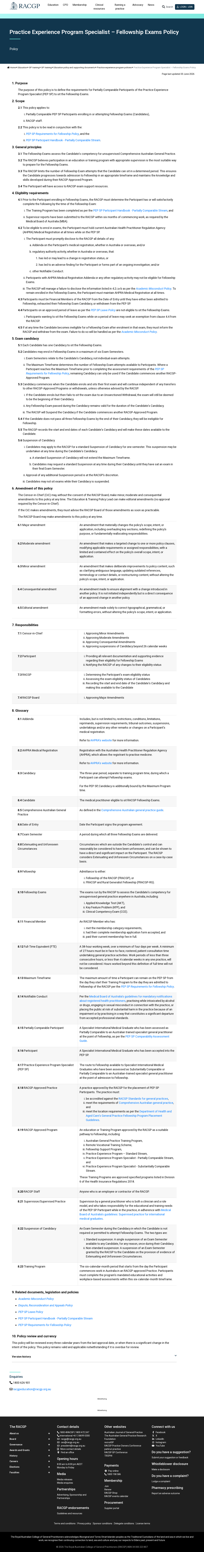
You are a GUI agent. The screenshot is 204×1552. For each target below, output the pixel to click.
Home (13, 67)
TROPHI (108, 1455)
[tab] (53, 7)
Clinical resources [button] (99, 6)
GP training (34, 67)
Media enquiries (65, 1483)
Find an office (67, 1452)
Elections (14, 1467)
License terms (143, 1523)
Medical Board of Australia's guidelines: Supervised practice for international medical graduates (125, 1214)
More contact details (70, 1449)
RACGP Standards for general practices (143, 1098)
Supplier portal (111, 1508)
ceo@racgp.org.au (70, 1442)
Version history (21, 1356)
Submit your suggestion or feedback (170, 1457)
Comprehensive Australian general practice (146, 1102)
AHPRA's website (101, 740)
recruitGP (109, 1442)
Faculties (14, 1472)
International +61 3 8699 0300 (74, 1435)
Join (106, 1486)
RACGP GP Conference (115, 1452)
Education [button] (53, 4)
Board (13, 1439)
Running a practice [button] (120, 6)
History (13, 1455)
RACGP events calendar (116, 1496)
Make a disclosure (161, 1469)
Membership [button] (80, 4)
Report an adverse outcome (166, 1493)
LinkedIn (160, 1439)
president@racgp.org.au (73, 1445)
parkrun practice (112, 1449)
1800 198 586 (114, 1474)
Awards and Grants (20, 1450)
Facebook (160, 1432)
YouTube (160, 1445)
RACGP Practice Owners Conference (122, 1445)
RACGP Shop (110, 1493)
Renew (107, 1489)
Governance (16, 1444)
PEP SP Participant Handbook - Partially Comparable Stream (63, 140)
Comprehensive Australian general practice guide (132, 810)
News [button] (151, 4)
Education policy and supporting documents (74, 67)
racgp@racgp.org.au (71, 1439)
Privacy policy (84, 1523)
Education (22, 67)
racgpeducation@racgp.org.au (32, 1389)
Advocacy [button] (137, 4)
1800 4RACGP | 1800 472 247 (74, 1432)
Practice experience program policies (114, 67)
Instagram (161, 1442)
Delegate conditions (124, 1523)
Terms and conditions (65, 1523)
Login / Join (186, 7)
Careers (14, 1461)
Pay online (113, 1471)
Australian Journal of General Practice (123, 1432)
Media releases (64, 1479)
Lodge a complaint (161, 1481)
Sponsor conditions (102, 1523)
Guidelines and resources (69, 1513)
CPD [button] (65, 4)
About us (14, 1433)
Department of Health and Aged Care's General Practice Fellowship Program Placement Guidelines (129, 1116)
